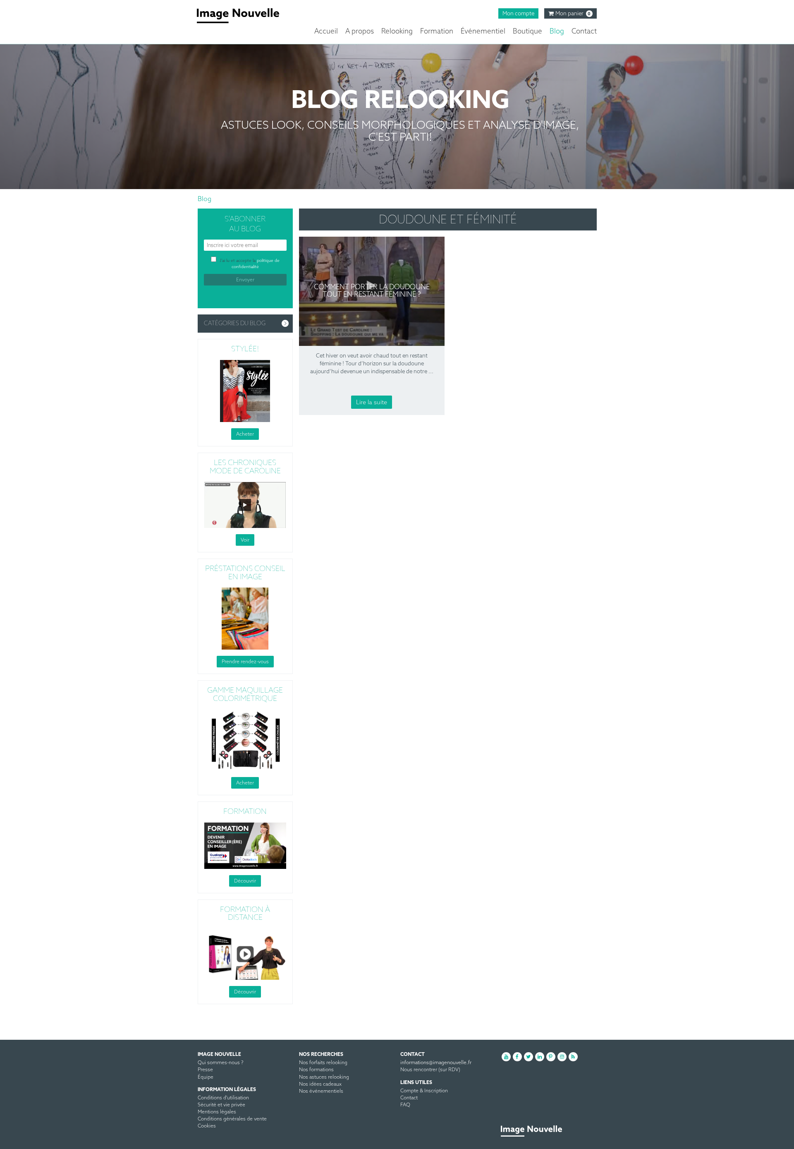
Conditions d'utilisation (223, 1098)
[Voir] (245, 505)
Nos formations (316, 1070)
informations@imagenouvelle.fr (435, 1063)
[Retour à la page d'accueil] (244, 15)
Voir (245, 540)
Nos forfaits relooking (323, 1063)
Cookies (207, 1126)
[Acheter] (245, 391)
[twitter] (528, 1056)
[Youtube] (506, 1056)
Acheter (245, 434)
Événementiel (483, 31)
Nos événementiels (321, 1091)
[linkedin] (539, 1056)
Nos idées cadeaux (320, 1084)
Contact (584, 31)
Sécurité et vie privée (221, 1105)
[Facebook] (517, 1056)
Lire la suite (371, 402)
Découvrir (245, 881)
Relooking (397, 31)
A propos (359, 31)
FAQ (405, 1105)
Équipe (205, 1077)
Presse (205, 1070)
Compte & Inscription (424, 1091)
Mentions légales (217, 1112)
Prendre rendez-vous (245, 662)
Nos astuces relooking (324, 1077)
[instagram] (562, 1056)
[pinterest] (550, 1056)
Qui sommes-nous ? (221, 1063)
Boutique (527, 31)
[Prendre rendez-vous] (245, 619)
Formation (436, 31)
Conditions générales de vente (232, 1119)
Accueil (326, 31)
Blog (557, 31)
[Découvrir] (245, 845)
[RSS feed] (573, 1056)
